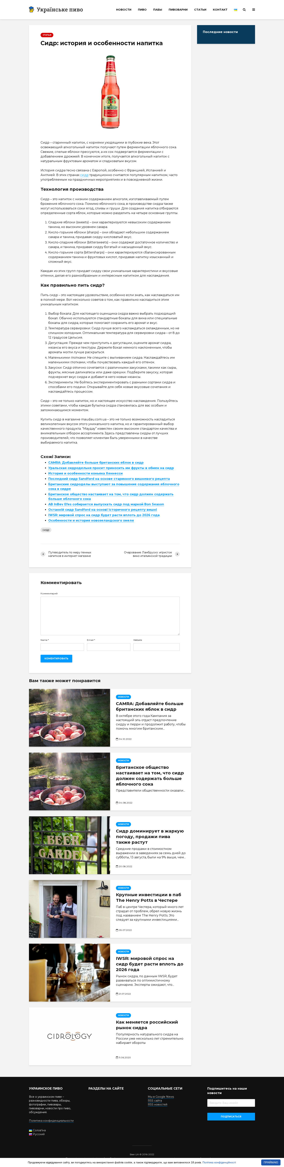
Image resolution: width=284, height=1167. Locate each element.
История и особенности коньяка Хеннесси (85, 473)
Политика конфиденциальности (51, 1120)
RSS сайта (155, 1100)
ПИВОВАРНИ (178, 9)
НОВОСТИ (123, 9)
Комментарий (49, 593)
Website (137, 640)
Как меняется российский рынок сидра (147, 1025)
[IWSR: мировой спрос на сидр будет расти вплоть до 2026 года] (69, 973)
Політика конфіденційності (219, 1162)
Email (91, 640)
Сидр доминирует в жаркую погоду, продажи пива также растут (150, 836)
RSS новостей (157, 1104)
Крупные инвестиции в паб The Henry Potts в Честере (148, 897)
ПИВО (142, 9)
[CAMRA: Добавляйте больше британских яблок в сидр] (69, 718)
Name (45, 640)
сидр (84, 175)
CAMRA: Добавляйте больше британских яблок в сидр (96, 462)
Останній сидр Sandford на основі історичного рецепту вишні (102, 510)
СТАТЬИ (200, 9)
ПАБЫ (157, 9)
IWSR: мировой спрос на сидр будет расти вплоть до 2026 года (104, 515)
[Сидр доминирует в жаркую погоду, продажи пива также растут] (69, 845)
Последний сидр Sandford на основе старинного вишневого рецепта (109, 479)
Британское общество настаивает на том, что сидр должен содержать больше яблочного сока (150, 776)
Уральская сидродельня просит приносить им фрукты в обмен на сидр (111, 468)
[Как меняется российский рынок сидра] (69, 1036)
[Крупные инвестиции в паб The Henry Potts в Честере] (69, 909)
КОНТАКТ (220, 9)
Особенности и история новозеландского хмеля (91, 520)
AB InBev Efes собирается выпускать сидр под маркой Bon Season (106, 504)
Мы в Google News (161, 1096)
